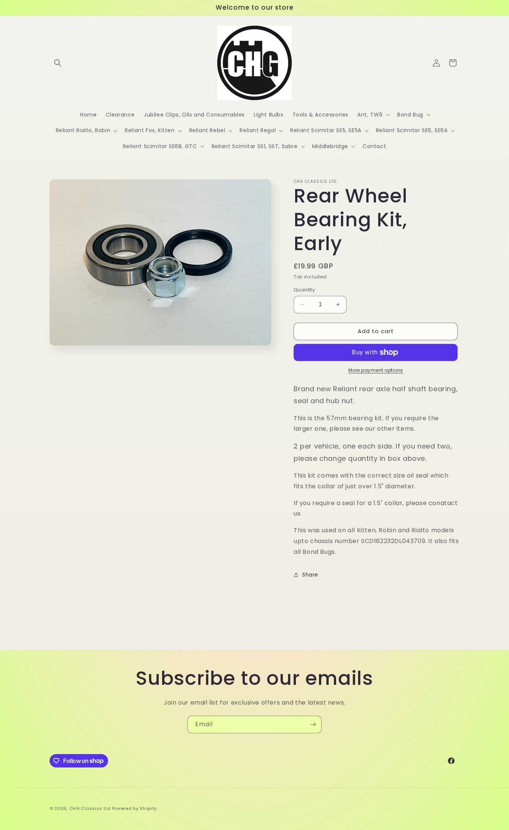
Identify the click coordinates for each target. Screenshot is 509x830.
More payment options (375, 370)
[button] (58, 63)
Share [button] (310, 574)
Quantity (304, 289)
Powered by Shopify (134, 808)
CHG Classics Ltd (90, 808)
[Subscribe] (313, 724)
